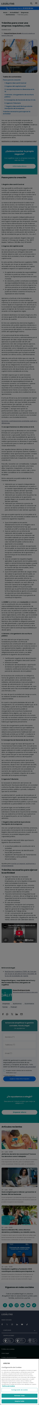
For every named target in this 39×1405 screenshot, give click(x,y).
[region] (19, 1382)
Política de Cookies (8, 1386)
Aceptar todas (19, 1401)
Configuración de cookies (19, 1390)
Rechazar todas (19, 1395)
